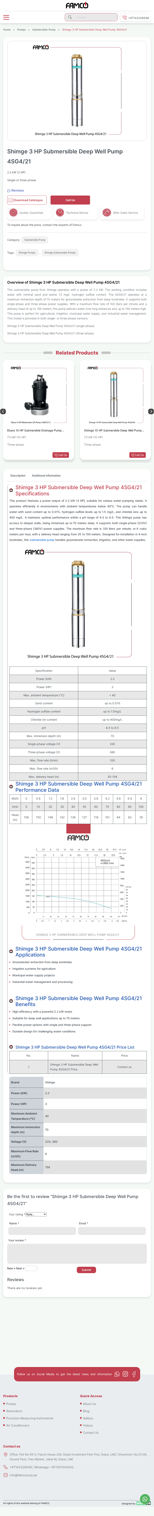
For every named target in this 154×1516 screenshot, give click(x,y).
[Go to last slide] (151, 411)
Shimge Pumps (27, 252)
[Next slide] (3, 411)
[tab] (18, 477)
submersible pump (42, 539)
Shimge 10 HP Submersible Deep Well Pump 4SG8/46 (113, 431)
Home (7, 29)
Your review (17, 1240)
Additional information (46, 475)
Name (14, 1223)
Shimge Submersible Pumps (60, 252)
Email (83, 1223)
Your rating (17, 1214)
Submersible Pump (44, 29)
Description (17, 475)
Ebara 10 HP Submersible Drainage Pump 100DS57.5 (34, 431)
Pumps (21, 29)
